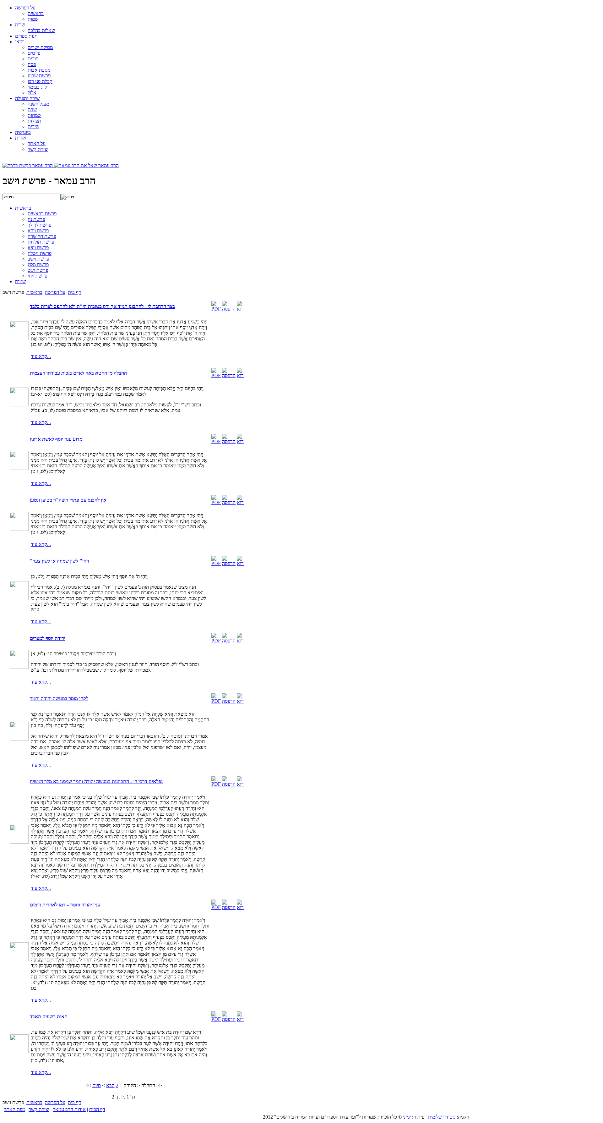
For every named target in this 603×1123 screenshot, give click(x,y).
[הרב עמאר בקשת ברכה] (28, 165)
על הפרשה (55, 292)
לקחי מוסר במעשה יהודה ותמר (59, 698)
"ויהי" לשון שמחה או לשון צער (59, 561)
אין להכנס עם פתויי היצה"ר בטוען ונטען (68, 500)
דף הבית (97, 1109)
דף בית (74, 292)
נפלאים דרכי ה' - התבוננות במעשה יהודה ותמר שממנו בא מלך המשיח (96, 781)
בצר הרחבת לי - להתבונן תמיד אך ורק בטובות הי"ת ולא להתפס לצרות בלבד (102, 306)
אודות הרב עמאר (69, 1109)
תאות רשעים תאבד (49, 1016)
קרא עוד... (41, 356)
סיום (96, 1085)
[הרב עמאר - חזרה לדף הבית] (3, 159)
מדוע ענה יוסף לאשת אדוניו (56, 439)
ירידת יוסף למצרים (47, 638)
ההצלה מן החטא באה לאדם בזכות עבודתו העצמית (78, 373)
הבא (110, 1085)
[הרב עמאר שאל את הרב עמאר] (86, 165)
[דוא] (240, 308)
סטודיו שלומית (441, 1117)
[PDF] (216, 308)
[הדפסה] (229, 308)
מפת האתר (14, 1109)
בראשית (34, 292)
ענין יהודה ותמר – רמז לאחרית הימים (65, 904)
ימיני (407, 1117)
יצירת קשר (39, 1109)
